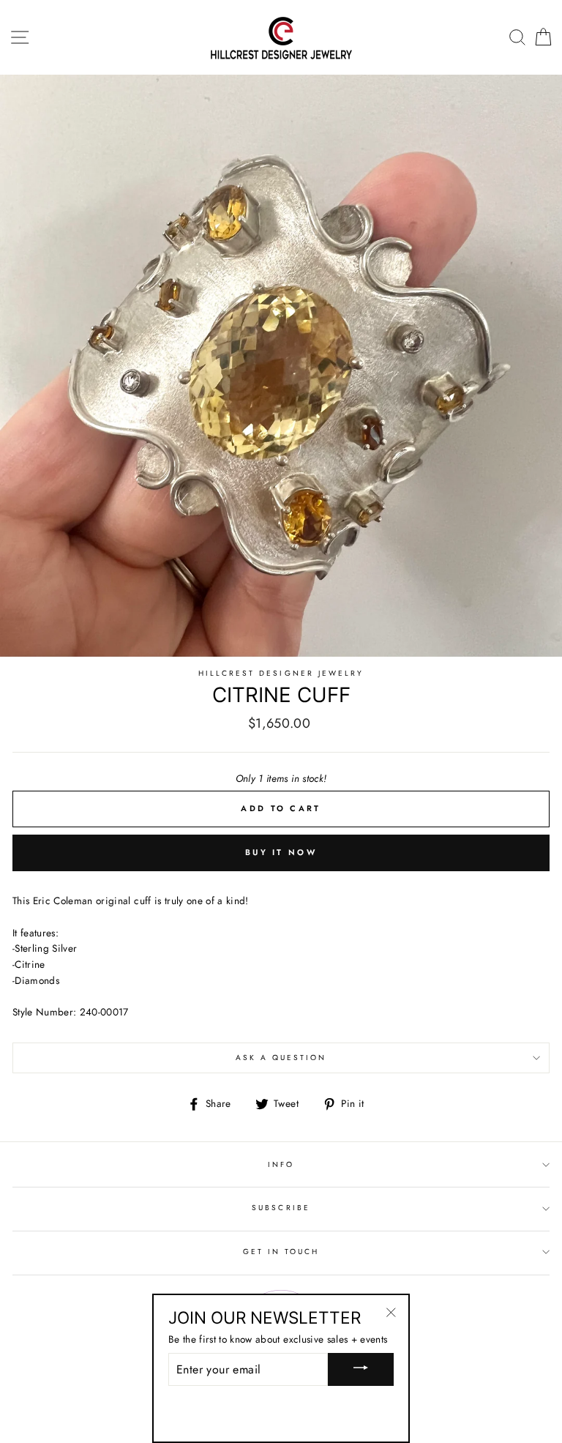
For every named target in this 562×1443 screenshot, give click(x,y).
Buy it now (281, 852)
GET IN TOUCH (281, 1251)
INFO (281, 1164)
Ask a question (281, 1057)
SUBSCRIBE (281, 1207)
